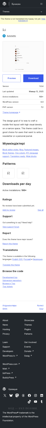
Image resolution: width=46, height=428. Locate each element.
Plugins (27, 329)
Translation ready (17, 156)
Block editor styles (10, 150)
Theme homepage (10, 112)
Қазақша (13, 389)
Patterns (28, 334)
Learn (5, 342)
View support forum (11, 227)
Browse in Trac (9, 283)
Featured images (31, 150)
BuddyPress (9, 377)
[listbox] (23, 173)
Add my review (9, 210)
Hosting (6, 329)
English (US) (17, 259)
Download (33, 78)
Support (6, 346)
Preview (12, 78)
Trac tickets (8, 286)
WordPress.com (11, 364)
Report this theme (10, 244)
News (5, 324)
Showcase (29, 320)
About (5, 320)
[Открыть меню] (42, 4)
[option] (8, 173)
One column (20, 153)
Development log (10, 277)
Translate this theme (11, 265)
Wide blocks (31, 156)
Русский (27, 259)
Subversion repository (12, 280)
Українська (37, 259)
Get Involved (30, 342)
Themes (6, 11)
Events (27, 346)
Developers (8, 351)
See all (40, 210)
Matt (6, 368)
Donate (29, 351)
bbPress (8, 373)
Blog (21, 150)
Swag (28, 355)
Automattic (11, 36)
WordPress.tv (10, 355)
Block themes (8, 153)
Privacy (6, 334)
